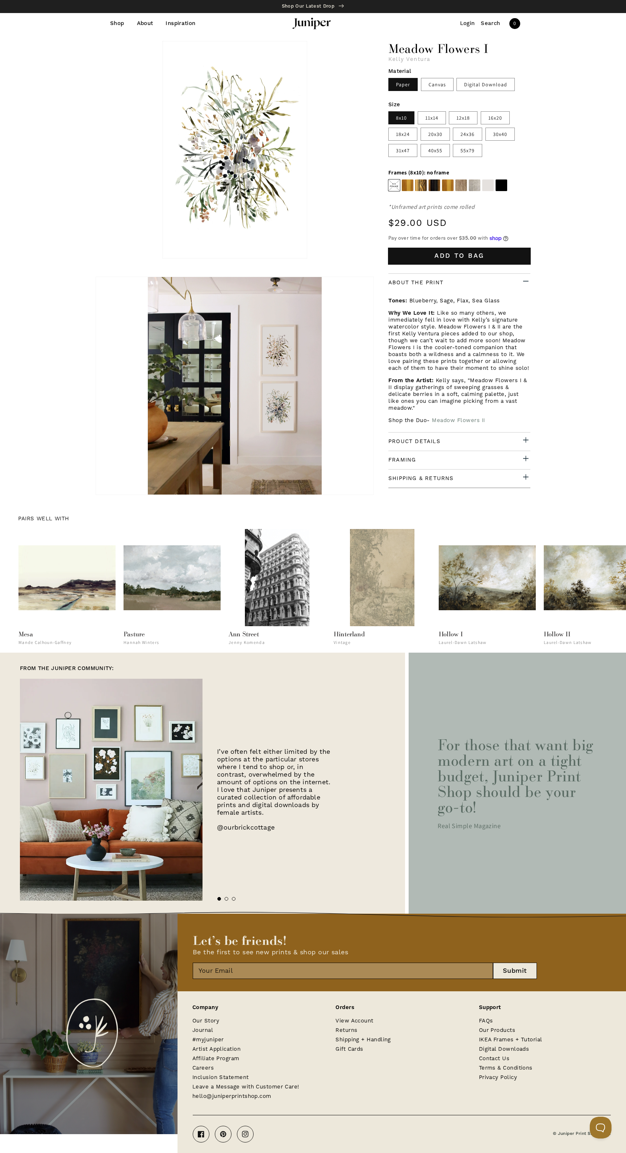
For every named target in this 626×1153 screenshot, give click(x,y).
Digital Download (485, 84)
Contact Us (494, 1058)
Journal (202, 1030)
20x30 (435, 134)
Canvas (437, 84)
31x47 (403, 150)
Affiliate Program (215, 1058)
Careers (203, 1068)
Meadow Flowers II (458, 420)
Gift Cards (349, 1049)
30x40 (500, 134)
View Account (354, 1020)
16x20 (495, 118)
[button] (490, 24)
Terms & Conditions (506, 1068)
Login (467, 24)
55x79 (467, 150)
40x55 (435, 150)
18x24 (403, 134)
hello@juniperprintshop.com (231, 1096)
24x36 (467, 134)
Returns (346, 1030)
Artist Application (216, 1049)
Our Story (205, 1020)
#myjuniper (208, 1039)
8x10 (401, 118)
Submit (515, 971)
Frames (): (418, 172)
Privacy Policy (498, 1077)
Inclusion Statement (220, 1077)
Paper (403, 84)
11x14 (431, 118)
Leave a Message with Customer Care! (245, 1086)
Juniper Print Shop (578, 1133)
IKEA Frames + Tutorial (510, 1039)
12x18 (463, 118)
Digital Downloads (504, 1049)
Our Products (497, 1030)
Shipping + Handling (363, 1039)
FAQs (486, 1020)
